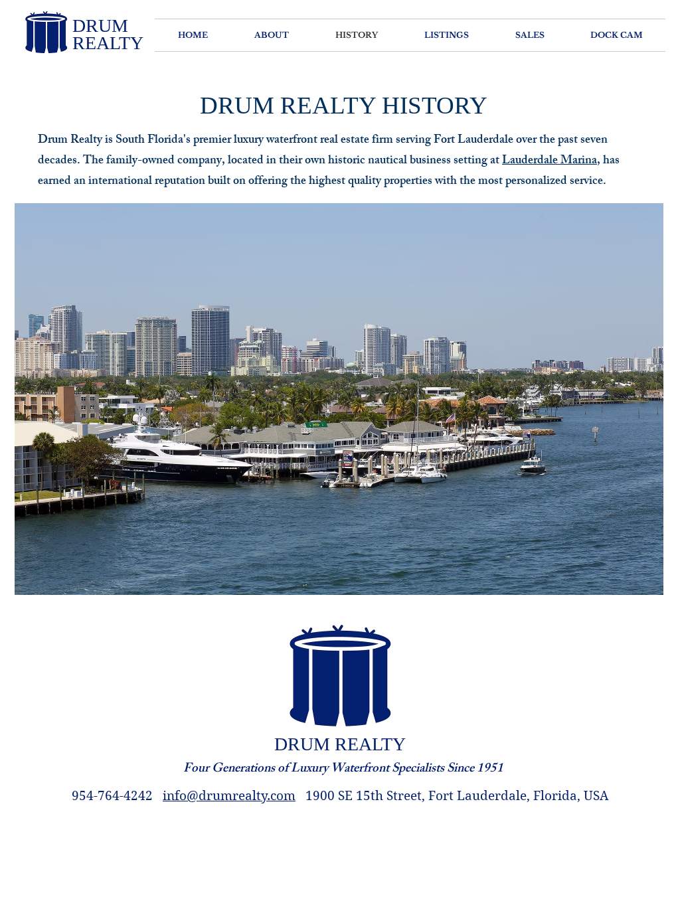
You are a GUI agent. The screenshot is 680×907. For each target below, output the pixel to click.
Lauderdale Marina (549, 161)
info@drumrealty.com (229, 795)
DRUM (100, 25)
